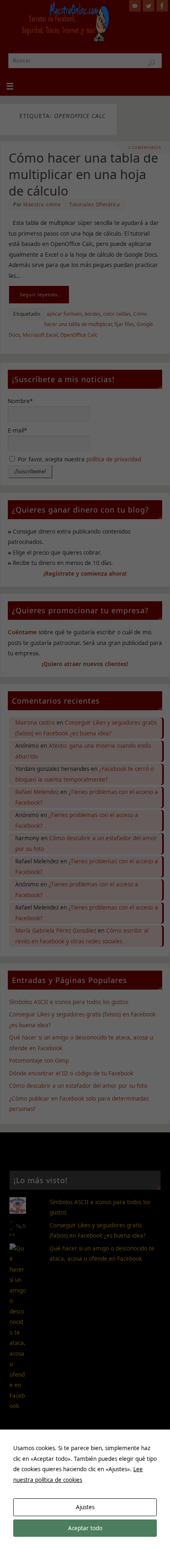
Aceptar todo (85, 1528)
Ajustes (85, 1507)
